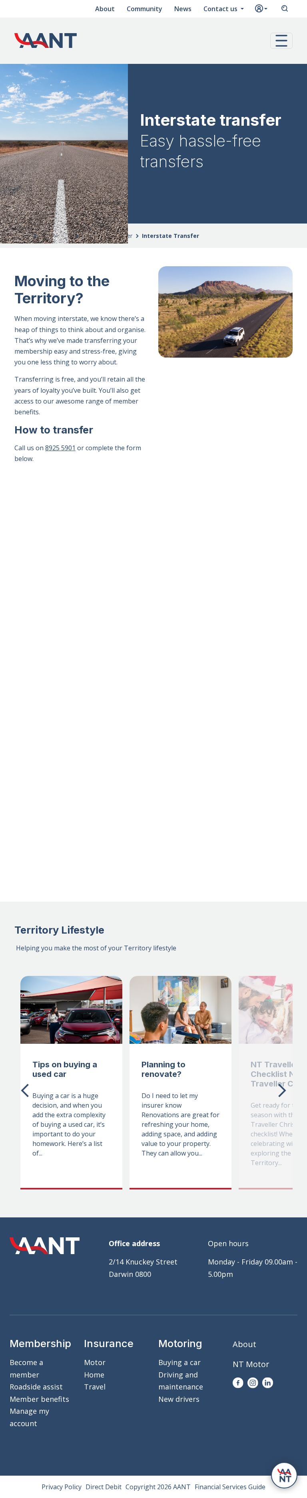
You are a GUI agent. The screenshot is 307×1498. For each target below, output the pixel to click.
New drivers (178, 1399)
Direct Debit (104, 1486)
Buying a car (179, 1362)
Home (94, 1374)
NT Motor (251, 1364)
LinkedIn (267, 1382)
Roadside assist (36, 1386)
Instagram (252, 1382)
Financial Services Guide (230, 1486)
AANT (45, 40)
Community (144, 8)
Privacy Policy (62, 1486)
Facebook (238, 1382)
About (105, 8)
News (182, 8)
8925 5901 (60, 447)
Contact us (221, 8)
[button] (281, 41)
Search (285, 9)
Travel (95, 1386)
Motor (95, 1362)
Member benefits (39, 1399)
